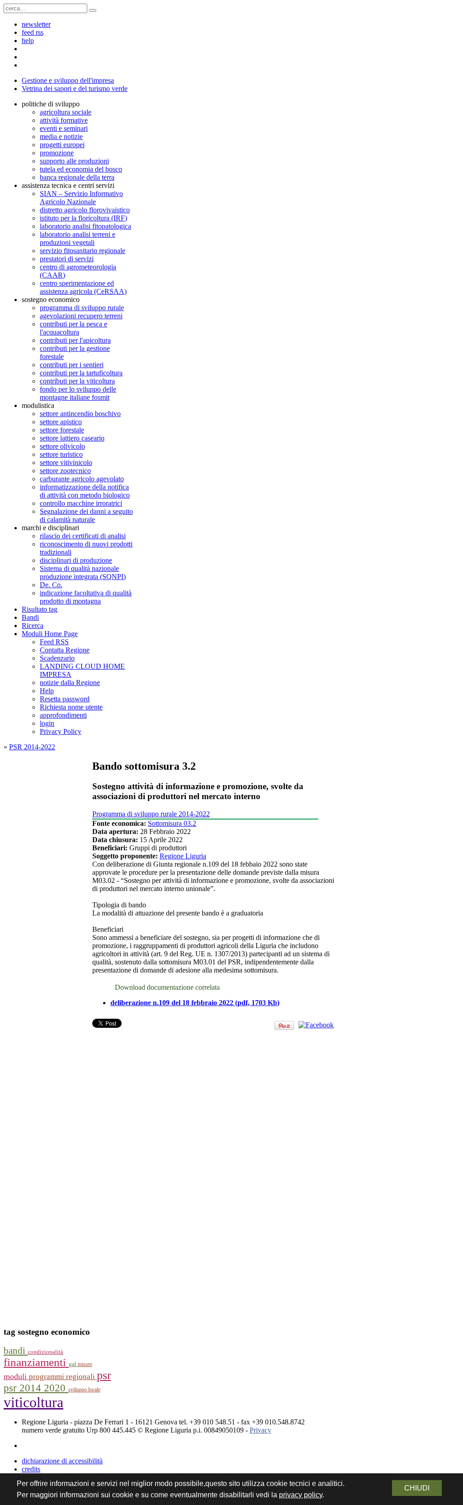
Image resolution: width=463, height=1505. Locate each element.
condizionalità (45, 1352)
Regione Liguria (183, 856)
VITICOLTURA (33, 1402)
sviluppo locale (84, 1389)
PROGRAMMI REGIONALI (63, 1376)
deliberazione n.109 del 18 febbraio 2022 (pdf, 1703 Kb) (194, 1003)
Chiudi (417, 1488)
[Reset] (92, 10)
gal (73, 1364)
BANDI (16, 1351)
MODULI (16, 1376)
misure (85, 1364)
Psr (104, 1375)
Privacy (260, 1430)
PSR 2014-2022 (32, 747)
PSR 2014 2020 (36, 1388)
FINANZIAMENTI (36, 1362)
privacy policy (300, 1495)
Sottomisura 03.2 (172, 823)
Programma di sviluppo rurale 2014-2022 (151, 814)
